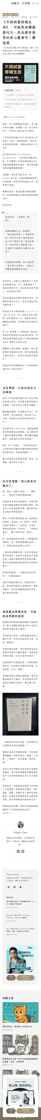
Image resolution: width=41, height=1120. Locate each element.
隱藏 (18, 90)
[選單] (37, 3)
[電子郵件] (20, 887)
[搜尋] (33, 3)
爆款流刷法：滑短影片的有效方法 (17, 1026)
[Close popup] (38, 1074)
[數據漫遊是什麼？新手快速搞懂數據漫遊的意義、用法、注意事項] (21, 1045)
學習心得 (6, 14)
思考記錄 (14, 14)
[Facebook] (8, 887)
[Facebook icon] (18, 851)
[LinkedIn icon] (22, 851)
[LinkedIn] (14, 887)
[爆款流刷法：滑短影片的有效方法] (21, 1012)
